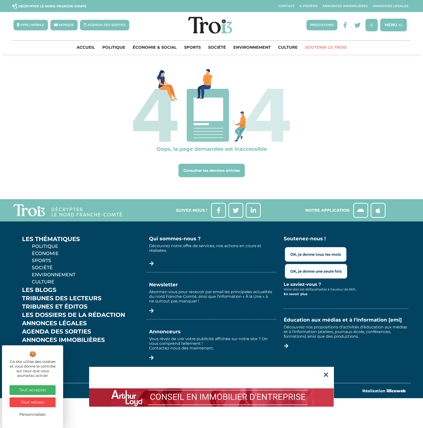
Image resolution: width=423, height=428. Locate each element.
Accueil (86, 47)
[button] (326, 375)
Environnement (252, 47)
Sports (192, 47)
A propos (308, 6)
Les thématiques (51, 239)
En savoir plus (295, 294)
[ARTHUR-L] (211, 397)
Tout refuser (32, 402)
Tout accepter (32, 390)
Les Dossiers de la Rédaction (73, 315)
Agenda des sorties (56, 332)
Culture (288, 47)
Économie (45, 253)
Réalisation (384, 391)
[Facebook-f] (345, 25)
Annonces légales (390, 6)
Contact (286, 6)
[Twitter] (357, 25)
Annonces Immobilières (345, 6)
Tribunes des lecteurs (61, 298)
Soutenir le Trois (326, 47)
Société (217, 47)
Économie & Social (155, 47)
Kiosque (36, 348)
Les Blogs (39, 290)
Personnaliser (32, 414)
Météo (33, 356)
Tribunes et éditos (54, 307)
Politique (113, 47)
